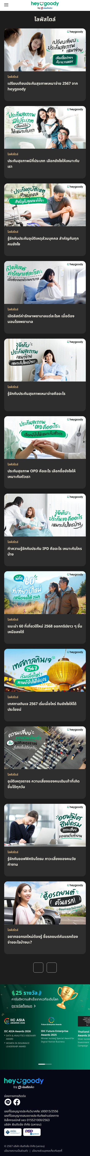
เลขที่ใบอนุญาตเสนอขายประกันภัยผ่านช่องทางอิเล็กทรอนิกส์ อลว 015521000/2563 (31, 1120)
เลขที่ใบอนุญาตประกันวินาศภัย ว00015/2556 (31, 1111)
